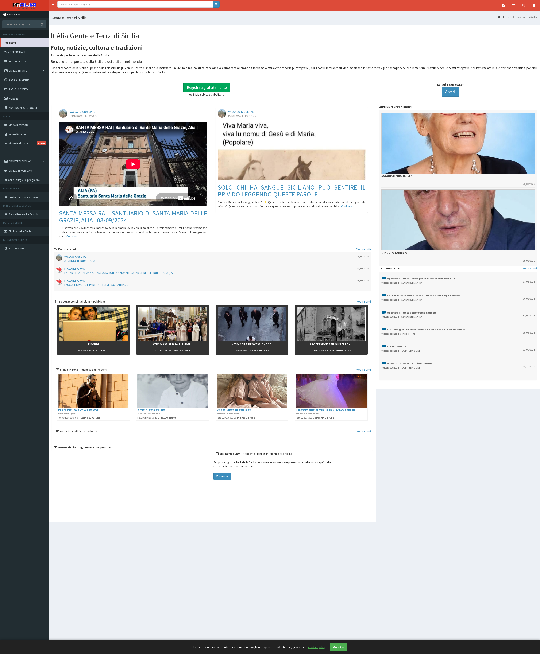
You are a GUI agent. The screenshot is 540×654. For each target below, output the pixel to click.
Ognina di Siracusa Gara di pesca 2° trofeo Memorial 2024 (421, 278)
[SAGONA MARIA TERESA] (458, 143)
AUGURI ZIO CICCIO (398, 346)
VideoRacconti (391, 268)
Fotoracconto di (93, 350)
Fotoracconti (68, 301)
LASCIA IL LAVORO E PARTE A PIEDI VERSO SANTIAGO (96, 285)
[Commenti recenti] (524, 5)
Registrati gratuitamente (207, 87)
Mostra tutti (363, 249)
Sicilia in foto (68, 369)
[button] (53, 5)
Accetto (338, 647)
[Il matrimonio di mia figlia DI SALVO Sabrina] (331, 391)
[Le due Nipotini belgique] (252, 391)
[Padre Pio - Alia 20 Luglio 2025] (93, 391)
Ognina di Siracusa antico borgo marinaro (411, 312)
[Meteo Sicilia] (132, 484)
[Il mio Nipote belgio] (172, 391)
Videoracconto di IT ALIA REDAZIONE (400, 350)
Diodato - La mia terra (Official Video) (409, 363)
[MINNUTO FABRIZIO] (458, 219)
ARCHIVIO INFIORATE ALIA (79, 261)
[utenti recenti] (503, 5)
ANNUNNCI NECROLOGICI (395, 107)
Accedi (450, 91)
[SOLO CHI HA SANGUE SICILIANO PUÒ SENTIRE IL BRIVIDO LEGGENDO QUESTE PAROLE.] (292, 151)
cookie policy (316, 647)
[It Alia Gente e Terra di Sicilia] (24, 5)
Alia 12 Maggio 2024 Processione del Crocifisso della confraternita (426, 329)
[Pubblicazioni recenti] (514, 5)
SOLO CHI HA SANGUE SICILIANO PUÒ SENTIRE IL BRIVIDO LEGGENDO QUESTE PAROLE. (292, 190)
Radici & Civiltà (70, 431)
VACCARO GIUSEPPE (82, 112)
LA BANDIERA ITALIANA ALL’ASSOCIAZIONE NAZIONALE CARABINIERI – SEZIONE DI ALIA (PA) (119, 273)
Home (505, 17)
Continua (71, 236)
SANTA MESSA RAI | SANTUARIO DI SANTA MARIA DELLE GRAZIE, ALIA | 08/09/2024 (133, 216)
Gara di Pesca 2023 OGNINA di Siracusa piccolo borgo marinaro (423, 295)
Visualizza (222, 476)
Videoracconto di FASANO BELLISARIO (401, 282)
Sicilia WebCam (229, 454)
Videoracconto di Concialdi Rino (398, 333)
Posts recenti (67, 249)
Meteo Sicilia (66, 447)
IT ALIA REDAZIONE (74, 268)
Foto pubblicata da (79, 417)
